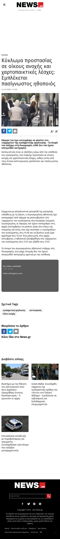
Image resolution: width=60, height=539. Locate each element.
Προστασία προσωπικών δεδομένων (17, 532)
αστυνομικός (35, 310)
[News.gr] (30, 4)
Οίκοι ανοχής (9, 314)
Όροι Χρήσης (42, 528)
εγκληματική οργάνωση (14, 310)
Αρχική (7, 528)
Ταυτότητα (34, 532)
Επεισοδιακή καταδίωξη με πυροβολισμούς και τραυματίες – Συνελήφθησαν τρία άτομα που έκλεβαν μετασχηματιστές (15, 443)
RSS (41, 532)
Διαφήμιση (32, 528)
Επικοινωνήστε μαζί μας (19, 528)
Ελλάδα (4, 55)
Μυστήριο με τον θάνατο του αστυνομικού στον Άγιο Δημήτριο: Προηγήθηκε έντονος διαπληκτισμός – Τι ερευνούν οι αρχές (14, 391)
